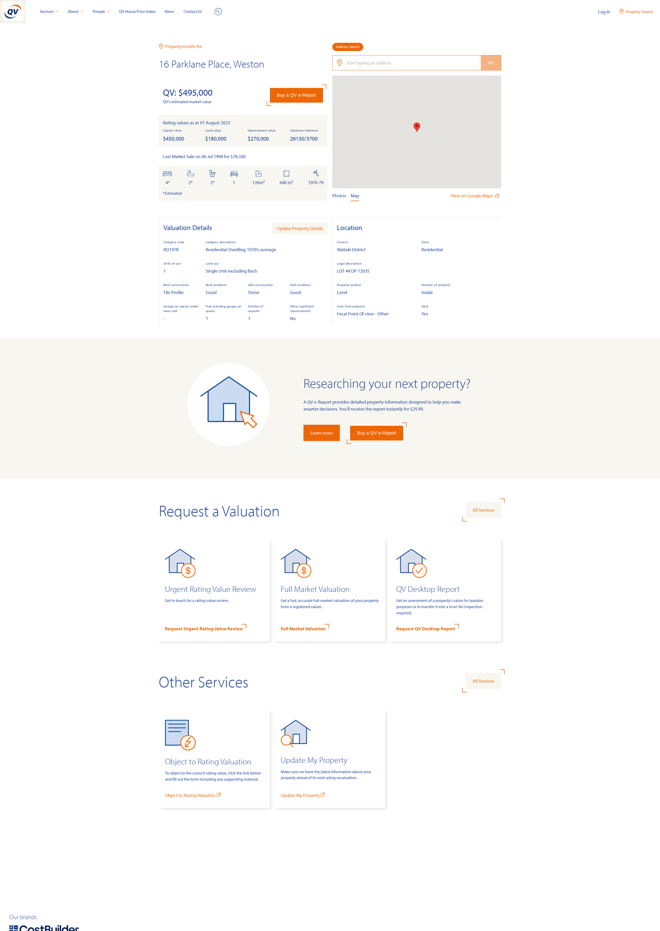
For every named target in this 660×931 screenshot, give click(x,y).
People (99, 11)
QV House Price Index (137, 11)
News (169, 11)
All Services (483, 510)
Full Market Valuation (303, 629)
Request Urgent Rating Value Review (204, 629)
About (73, 11)
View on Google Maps (472, 196)
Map (355, 196)
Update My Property (300, 795)
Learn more (321, 433)
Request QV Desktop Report (425, 629)
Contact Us (193, 11)
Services (47, 11)
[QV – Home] (13, 11)
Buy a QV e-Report (296, 95)
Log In (604, 12)
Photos (339, 196)
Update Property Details (300, 228)
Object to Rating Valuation (190, 795)
